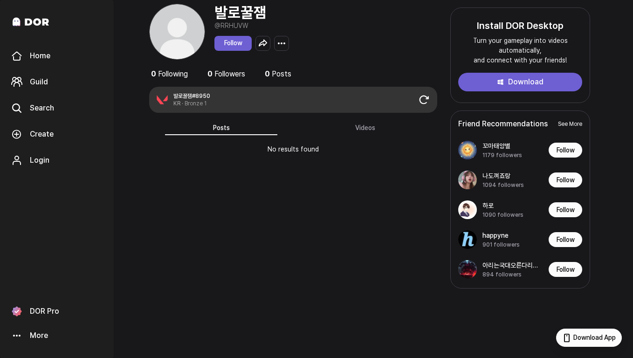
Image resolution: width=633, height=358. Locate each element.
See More (570, 124)
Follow (233, 43)
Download (526, 81)
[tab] (221, 127)
